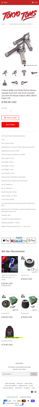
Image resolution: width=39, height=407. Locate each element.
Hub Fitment (18, 388)
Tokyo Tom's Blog (10, 383)
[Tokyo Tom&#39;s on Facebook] (32, 392)
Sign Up (33, 374)
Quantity (4, 108)
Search (31, 385)
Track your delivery (8, 388)
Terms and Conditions (10, 385)
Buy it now (10, 124)
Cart (36, 2)
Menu (6, 2)
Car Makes (27, 388)
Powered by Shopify (25, 397)
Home (3, 24)
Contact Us (20, 383)
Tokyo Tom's (14, 397)
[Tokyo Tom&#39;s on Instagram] (35, 392)
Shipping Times (22, 385)
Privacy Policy (28, 383)
